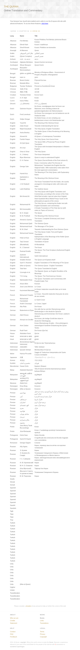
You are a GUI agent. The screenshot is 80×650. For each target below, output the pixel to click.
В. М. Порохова (25, 476)
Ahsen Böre (24, 284)
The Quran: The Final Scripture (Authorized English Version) (52, 251)
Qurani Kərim (39, 65)
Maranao (13, 383)
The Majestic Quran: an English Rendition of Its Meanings (51, 272)
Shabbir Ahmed (25, 260)
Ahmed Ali (23, 136)
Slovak (12, 482)
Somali (12, 485)
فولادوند (22, 411)
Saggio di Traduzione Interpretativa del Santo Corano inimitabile (50, 354)
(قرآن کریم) (38, 399)
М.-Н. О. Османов (26, 465)
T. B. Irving (23, 276)
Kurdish (12, 363)
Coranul (37, 443)
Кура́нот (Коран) (40, 366)
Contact (12, 631)
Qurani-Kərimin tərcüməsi (43, 62)
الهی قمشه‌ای (24, 405)
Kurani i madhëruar (41, 44)
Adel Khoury (24, 315)
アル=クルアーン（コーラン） (45, 357)
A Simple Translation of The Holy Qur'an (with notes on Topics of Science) (50, 209)
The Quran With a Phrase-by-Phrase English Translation (50, 143)
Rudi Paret (23, 330)
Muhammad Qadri (26, 223)
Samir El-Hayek (25, 439)
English (12, 123)
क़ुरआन (37, 336)
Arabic (12, 53)
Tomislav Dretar (25, 95)
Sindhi (12, 479)
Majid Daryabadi (25, 129)
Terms (42, 631)
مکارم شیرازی (24, 420)
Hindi (12, 336)
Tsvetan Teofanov (26, 86)
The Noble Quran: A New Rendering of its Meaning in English (52, 133)
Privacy (42, 634)
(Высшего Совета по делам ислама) (26, 472)
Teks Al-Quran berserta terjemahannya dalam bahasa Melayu (50, 370)
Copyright (43, 637)
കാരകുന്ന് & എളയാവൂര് (24, 379)
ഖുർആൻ (38, 374)
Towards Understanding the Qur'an (47, 126)
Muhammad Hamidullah (24, 300)
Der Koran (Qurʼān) (41, 330)
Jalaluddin (23, 347)
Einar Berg (23, 386)
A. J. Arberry (24, 154)
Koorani (37, 284)
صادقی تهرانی (24, 414)
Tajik (11, 511)
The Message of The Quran (44, 226)
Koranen (37, 386)
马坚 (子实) (24, 89)
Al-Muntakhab (39, 244)
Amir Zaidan (24, 325)
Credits (12, 620)
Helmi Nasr (24, 435)
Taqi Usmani (24, 241)
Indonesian (14, 343)
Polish (12, 427)
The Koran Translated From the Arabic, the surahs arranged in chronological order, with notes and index (52, 184)
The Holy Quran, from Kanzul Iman (46, 139)
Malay (12, 370)
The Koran (38, 247)
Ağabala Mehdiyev (26, 62)
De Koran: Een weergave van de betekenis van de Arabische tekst (52, 114)
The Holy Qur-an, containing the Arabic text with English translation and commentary (51, 204)
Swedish (13, 508)
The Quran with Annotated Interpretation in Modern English (52, 148)
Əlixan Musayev (25, 65)
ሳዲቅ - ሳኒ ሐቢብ (25, 59)
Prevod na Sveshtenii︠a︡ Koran (45, 86)
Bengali (12, 73)
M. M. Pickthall (25, 216)
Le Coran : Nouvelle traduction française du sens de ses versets (51, 295)
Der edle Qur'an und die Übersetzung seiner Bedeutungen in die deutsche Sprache (50, 310)
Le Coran (38, 286)
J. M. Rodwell (24, 184)
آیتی (21, 396)
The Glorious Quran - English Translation (49, 265)
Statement (13, 623)
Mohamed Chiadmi (26, 295)
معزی (22, 408)
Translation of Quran (42, 241)
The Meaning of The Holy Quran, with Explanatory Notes (52, 174)
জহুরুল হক (22, 77)
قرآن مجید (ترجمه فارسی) (43, 396)
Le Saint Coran (40, 300)
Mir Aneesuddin (25, 209)
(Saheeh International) (24, 256)
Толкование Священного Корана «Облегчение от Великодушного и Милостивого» (51, 454)
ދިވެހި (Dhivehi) (24, 103)
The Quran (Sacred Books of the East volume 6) (51, 160)
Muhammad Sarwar (26, 233)
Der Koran (38, 306)
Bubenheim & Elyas (27, 310)
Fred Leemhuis (25, 114)
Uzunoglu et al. (25, 272)
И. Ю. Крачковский (26, 462)
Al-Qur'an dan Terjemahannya (45, 343)
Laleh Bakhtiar (25, 189)
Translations (44, 623)
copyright (23, 642)
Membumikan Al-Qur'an (43, 350)
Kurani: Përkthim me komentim (45, 47)
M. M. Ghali (24, 229)
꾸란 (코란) (38, 360)
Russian (13, 446)
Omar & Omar (24, 151)
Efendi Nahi (24, 44)
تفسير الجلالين (39, 53)
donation (28, 606)
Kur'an (37, 83)
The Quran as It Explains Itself (45, 260)
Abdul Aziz (23, 383)
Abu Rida (23, 306)
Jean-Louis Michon (26, 286)
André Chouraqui (26, 303)
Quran (13, 31)
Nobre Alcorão (39, 435)
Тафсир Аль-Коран (41, 468)
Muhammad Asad (26, 226)
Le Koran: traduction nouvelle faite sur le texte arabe (50, 290)
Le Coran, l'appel (40, 303)
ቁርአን (36, 59)
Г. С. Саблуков (25, 459)
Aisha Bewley (24, 132)
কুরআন (36, 77)
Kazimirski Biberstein (27, 290)
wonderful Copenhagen (17, 646)
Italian (12, 353)
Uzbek (12, 590)
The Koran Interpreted (42, 154)
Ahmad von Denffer (26, 320)
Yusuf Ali (23, 123)
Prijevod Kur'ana (40, 80)
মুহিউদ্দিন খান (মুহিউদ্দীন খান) (27, 73)
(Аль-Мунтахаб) (25, 468)
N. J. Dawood (24, 247)
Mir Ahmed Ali (24, 196)
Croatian (13, 95)
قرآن (36, 408)
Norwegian (14, 386)
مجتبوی (22, 423)
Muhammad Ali (25, 204)
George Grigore (25, 443)
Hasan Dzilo (24, 366)
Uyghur (12, 587)
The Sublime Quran (41, 189)
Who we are (14, 618)
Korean (12, 360)
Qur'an (37, 333)
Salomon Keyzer (25, 108)
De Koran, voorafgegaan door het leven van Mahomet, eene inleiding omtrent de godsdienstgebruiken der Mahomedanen (50, 108)
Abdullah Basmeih (26, 370)
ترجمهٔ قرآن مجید (40, 405)
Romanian (13, 443)
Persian (12, 393)
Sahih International (41, 256)
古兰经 (37, 89)
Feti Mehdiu (24, 41)
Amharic (13, 59)
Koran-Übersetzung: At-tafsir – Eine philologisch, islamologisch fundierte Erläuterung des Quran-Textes (51, 325)
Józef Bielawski (25, 431)
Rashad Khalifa (25, 251)
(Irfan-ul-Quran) (25, 265)
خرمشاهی (23, 399)
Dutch (12, 108)
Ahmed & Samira (26, 220)
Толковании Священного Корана (46, 472)
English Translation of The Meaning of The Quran (52, 263)
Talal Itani (23, 268)
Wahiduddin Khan (26, 280)
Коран (37, 450)
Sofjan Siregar (25, 119)
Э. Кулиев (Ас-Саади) (25, 454)
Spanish (13, 488)
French (12, 286)
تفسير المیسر (39, 56)
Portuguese (14, 435)
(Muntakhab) (24, 244)
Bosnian (13, 80)
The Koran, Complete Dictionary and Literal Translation (49, 220)
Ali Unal (22, 148)
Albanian (13, 41)
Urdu (11, 564)
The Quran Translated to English (46, 268)
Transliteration (15, 593)
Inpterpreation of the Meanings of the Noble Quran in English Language (52, 238)
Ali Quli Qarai (24, 143)
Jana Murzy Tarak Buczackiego (26, 427)
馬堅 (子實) (24, 92)
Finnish (12, 284)
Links (42, 620)
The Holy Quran (40, 151)
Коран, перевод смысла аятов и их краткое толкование (50, 447)
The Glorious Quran (41, 223)
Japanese (13, 357)
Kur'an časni (39, 95)
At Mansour (24, 50)
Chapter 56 (24, 31)
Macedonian (14, 366)
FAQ (11, 634)
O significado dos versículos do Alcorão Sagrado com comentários (51, 439)
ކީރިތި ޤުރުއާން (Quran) (41, 103)
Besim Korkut (24, 80)
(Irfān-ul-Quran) (25, 389)
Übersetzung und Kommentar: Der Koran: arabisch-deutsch (52, 315)
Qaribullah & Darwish (24, 178)
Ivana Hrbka (24, 101)
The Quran (38, 213)
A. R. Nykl (23, 98)
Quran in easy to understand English (47, 157)
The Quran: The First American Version (48, 276)
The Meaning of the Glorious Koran (47, 123)
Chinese (13, 89)
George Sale (24, 166)
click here (44, 23)
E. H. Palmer (24, 160)
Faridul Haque (25, 139)
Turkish (12, 523)
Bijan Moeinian (25, 157)
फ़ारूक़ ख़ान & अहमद (26, 336)
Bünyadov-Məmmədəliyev (25, 69)
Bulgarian (13, 86)
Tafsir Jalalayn (39, 347)
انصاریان (22, 402)
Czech (12, 98)
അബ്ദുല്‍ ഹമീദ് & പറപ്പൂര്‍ (26, 375)
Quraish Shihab (25, 350)
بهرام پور (23, 393)
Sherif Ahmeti (24, 47)
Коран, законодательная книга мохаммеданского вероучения (52, 459)
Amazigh (13, 50)
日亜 (21, 357)
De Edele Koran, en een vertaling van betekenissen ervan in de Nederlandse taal (49, 119)
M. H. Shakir (24, 213)
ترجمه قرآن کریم (40, 402)
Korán (37, 98)
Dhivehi (12, 103)
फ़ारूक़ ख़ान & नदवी (25, 339)
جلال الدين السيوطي (26, 53)
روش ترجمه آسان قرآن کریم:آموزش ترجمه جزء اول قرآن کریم (52, 393)
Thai (11, 520)
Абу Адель (23, 446)
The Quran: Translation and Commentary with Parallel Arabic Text (50, 280)
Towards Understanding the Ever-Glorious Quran (51, 229)
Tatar (11, 514)
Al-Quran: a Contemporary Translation (48, 136)
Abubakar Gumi (25, 333)
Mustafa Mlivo (24, 83)
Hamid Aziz (24, 173)
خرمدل (22, 417)
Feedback (13, 637)
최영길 (22, 360)
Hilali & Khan (24, 238)
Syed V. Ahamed (25, 263)
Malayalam (14, 374)
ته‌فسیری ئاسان (25, 363)
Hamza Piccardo (25, 353)
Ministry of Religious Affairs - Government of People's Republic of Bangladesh (50, 74)
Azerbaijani (14, 62)
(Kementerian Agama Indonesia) (27, 343)
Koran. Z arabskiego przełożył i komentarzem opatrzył (50, 431)
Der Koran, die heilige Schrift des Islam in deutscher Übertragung (49, 320)
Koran (37, 427)
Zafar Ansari (24, 126)
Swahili (12, 505)
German (13, 306)
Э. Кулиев (23, 450)
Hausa (12, 333)
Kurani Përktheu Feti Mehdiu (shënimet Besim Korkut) (50, 41)
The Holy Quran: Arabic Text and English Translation (49, 233)
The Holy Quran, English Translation (47, 129)
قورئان (37, 363)
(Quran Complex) (26, 56)
